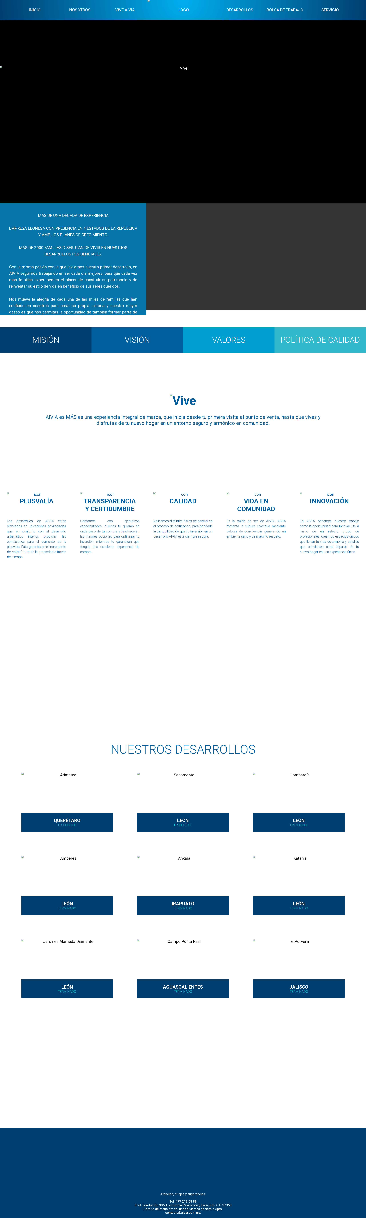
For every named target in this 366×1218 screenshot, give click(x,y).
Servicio (330, 10)
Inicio (35, 10)
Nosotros (79, 10)
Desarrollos (239, 10)
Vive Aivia (125, 10)
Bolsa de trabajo (285, 10)
